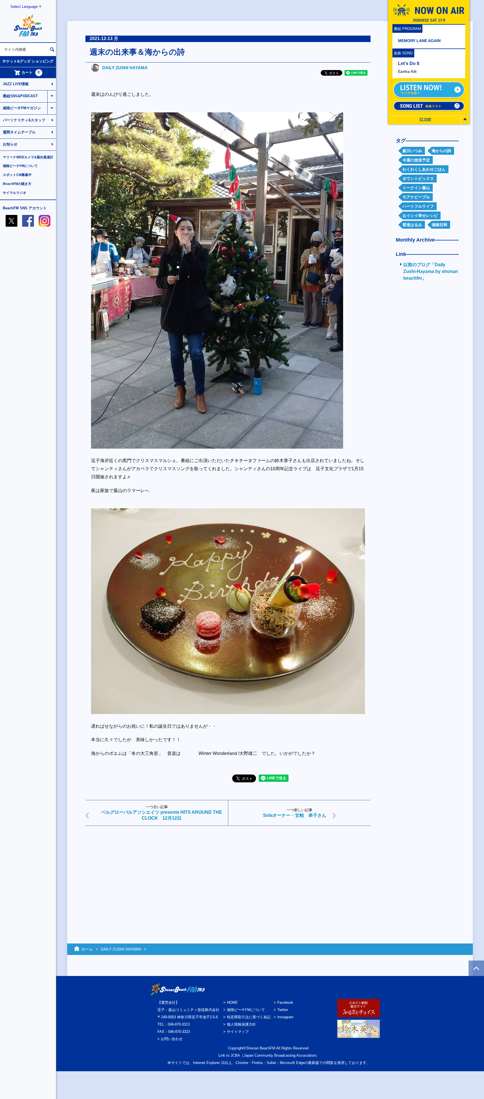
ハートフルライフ (418, 206)
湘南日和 (439, 224)
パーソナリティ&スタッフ (24, 120)
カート (31, 72)
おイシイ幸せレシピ (420, 215)
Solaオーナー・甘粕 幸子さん (294, 815)
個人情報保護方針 (241, 1024)
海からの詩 (441, 151)
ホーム (87, 949)
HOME (232, 1002)
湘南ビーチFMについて (20, 166)
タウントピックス (418, 178)
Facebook (285, 1002)
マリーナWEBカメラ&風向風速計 (28, 157)
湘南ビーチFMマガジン (22, 108)
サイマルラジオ (14, 193)
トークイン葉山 (416, 188)
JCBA (235, 1055)
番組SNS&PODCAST (20, 96)
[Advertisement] (228, 873)
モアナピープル (416, 197)
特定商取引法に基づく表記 (249, 1017)
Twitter (282, 1010)
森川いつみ (412, 151)
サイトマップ (238, 1032)
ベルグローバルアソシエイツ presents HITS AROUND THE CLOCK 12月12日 (161, 815)
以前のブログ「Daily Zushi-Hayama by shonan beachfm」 (430, 271)
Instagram (285, 1017)
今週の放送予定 (416, 160)
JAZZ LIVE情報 (16, 84)
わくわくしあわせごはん (424, 169)
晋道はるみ (412, 224)
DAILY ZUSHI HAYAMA (125, 67)
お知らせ (10, 144)
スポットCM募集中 (17, 175)
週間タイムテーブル (19, 132)
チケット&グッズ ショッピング (28, 61)
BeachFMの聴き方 (17, 184)
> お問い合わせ (170, 1039)
